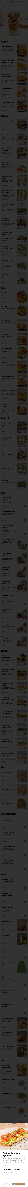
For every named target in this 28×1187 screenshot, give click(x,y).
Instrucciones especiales (11, 1169)
